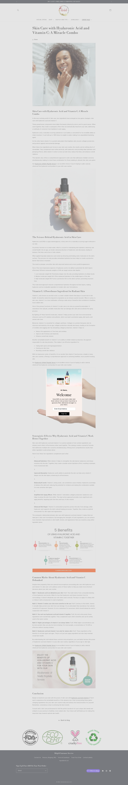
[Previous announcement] (17, 1)
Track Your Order (76, 757)
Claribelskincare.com (66, 782)
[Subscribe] (45, 771)
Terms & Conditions (63, 757)
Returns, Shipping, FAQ (49, 757)
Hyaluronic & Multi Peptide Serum (45, 164)
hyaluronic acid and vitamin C (80, 698)
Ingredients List (64, 760)
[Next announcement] (111, 1)
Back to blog (65, 720)
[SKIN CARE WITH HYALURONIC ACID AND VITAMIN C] (64, 689)
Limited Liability (87, 757)
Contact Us (37, 757)
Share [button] (36, 39)
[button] (18, 10)
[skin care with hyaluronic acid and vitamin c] (64, 233)
